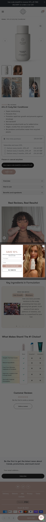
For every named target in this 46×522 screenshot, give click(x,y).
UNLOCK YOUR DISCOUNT (12, 266)
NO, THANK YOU (12, 270)
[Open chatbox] (41, 518)
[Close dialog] (43, 246)
